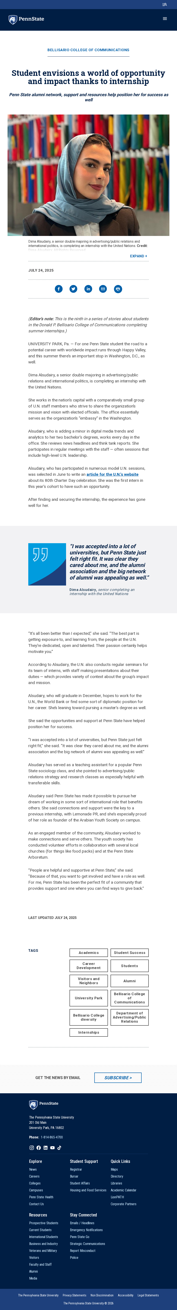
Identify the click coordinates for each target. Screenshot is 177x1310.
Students (129, 966)
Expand (137, 256)
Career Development (89, 965)
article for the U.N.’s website (113, 474)
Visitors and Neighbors (89, 981)
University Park (89, 998)
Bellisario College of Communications (88, 50)
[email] (103, 289)
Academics (89, 952)
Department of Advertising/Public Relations (129, 1017)
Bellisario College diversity (88, 1017)
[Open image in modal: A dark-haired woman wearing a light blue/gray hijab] (88, 175)
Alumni (129, 981)
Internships (88, 1032)
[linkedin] (88, 289)
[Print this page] (118, 289)
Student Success (129, 952)
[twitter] (73, 289)
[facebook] (59, 289)
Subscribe (116, 1077)
